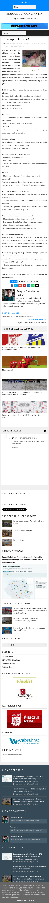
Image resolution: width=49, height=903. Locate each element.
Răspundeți (15, 447)
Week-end (21, 46)
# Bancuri (22, 281)
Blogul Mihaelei (7, 657)
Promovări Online (8, 664)
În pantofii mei (18, 540)
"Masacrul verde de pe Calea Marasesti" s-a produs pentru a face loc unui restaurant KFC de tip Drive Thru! (30, 611)
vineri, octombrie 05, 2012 (27, 438)
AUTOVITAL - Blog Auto (11, 660)
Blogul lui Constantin (24, 13)
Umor (15, 46)
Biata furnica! (7, 370)
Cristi (14, 438)
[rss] (29, 2)
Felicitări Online (7, 667)
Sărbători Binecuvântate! (22, 531)
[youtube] (25, 2)
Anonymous (14, 827)
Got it (31, 900)
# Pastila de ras (32, 281)
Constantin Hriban (16, 817)
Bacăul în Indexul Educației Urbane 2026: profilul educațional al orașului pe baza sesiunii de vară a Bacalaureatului (22, 560)
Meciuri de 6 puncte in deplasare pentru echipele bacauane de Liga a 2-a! (21, 348)
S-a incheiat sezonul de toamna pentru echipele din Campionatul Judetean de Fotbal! (22, 393)
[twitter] (22, 2)
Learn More (21, 900)
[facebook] (19, 2)
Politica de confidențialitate (12, 755)
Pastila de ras (8, 46)
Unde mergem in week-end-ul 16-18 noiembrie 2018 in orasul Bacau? (23, 416)
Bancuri (42, 43)
